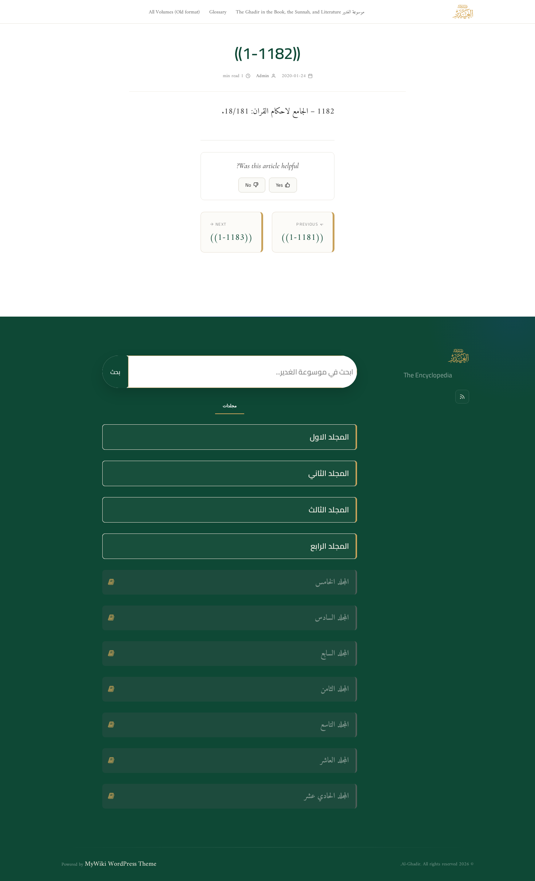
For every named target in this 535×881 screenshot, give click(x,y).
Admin (262, 76)
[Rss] (462, 397)
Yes (279, 184)
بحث (115, 371)
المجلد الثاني (328, 473)
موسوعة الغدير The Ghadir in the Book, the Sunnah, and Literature (300, 12)
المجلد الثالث (329, 510)
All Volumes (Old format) (174, 12)
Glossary (217, 12)
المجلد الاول (329, 437)
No (248, 184)
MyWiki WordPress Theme (120, 864)
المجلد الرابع (329, 546)
